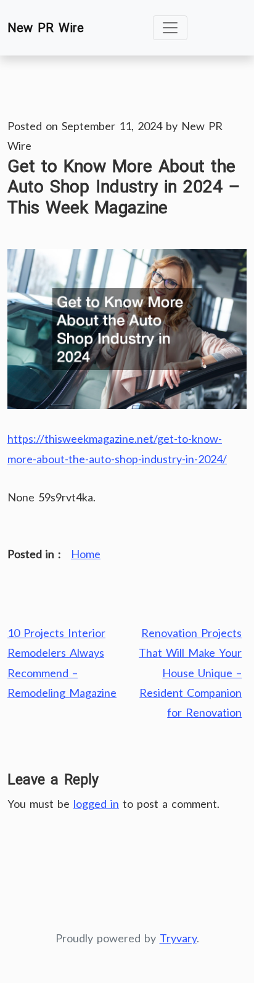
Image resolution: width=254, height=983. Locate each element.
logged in (96, 803)
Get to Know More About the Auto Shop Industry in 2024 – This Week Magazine (123, 187)
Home (85, 554)
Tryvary (178, 938)
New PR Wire (45, 27)
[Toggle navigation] (170, 27)
